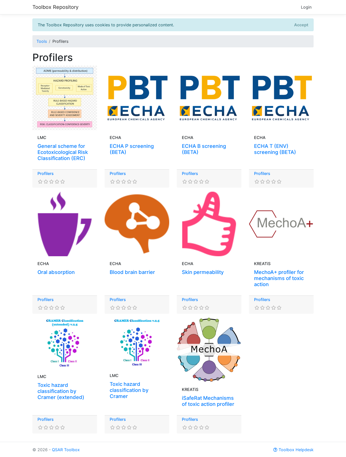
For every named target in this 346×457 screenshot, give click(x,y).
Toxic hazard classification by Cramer (129, 390)
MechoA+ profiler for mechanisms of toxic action (279, 278)
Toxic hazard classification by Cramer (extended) (60, 391)
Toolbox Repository (55, 7)
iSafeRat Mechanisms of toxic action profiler (208, 401)
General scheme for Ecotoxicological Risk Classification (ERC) (62, 152)
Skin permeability (203, 272)
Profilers (45, 173)
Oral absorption (56, 272)
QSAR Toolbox (66, 449)
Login (306, 7)
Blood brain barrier (132, 272)
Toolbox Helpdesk (295, 449)
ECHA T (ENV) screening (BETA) (275, 149)
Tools (41, 41)
